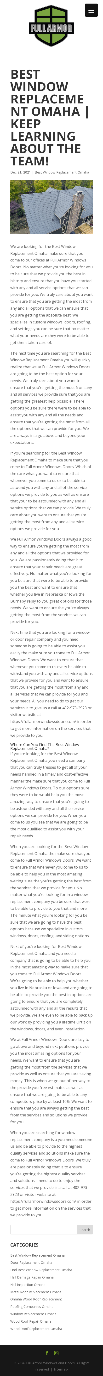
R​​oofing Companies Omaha (31, 1306)
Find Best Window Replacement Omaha (41, 1270)
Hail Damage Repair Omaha (32, 1277)
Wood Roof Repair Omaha (31, 1321)
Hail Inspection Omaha (28, 1284)
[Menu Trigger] (91, 10)
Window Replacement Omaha (33, 1314)
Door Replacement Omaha (31, 1262)
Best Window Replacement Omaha (62, 172)
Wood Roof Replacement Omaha (36, 1328)
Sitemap (60, 1369)
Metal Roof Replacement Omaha (36, 1292)
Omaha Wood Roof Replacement (36, 1299)
